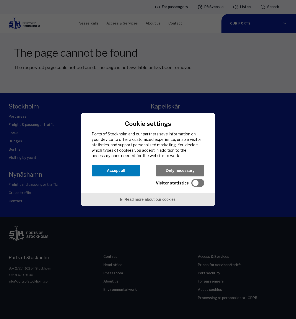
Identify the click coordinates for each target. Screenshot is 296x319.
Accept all (116, 170)
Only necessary (180, 170)
